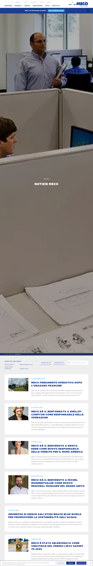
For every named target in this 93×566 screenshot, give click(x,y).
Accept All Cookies (81, 563)
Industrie (8, 5)
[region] (46, 563)
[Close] (90, 563)
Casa (6, 354)
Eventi (49, 2)
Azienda (17, 2)
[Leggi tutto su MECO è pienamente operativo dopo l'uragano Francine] (18, 384)
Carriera (33, 2)
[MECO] (78, 4)
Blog (47, 5)
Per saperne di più (56, 10)
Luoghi (25, 2)
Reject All (71, 563)
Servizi (27, 5)
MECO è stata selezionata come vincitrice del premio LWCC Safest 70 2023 (57, 546)
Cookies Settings (60, 563)
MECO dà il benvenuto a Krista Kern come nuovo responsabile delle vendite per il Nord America (57, 449)
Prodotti (18, 5)
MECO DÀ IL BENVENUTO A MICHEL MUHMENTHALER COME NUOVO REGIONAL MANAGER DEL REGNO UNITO (58, 483)
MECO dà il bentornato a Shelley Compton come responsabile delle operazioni (57, 414)
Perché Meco (38, 5)
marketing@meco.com (26, 364)
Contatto (56, 5)
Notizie (41, 2)
